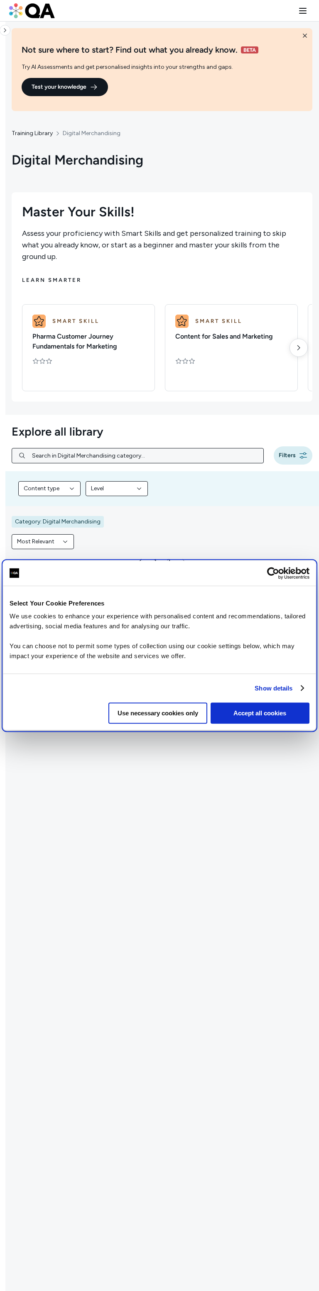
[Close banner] (305, 35)
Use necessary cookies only (158, 713)
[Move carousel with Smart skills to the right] (299, 348)
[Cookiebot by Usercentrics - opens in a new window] (273, 573)
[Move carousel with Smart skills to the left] (25, 348)
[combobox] (49, 488)
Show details (273, 688)
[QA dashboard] (32, 11)
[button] (303, 11)
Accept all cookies (259, 713)
